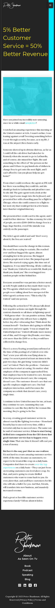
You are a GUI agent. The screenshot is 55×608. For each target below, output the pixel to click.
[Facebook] (35, 585)
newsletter (30, 123)
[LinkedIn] (25, 585)
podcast (27, 570)
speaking (27, 574)
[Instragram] (19, 585)
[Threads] (30, 585)
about (27, 555)
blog (27, 579)
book (27, 566)
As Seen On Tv (27, 558)
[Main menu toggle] (50, 5)
